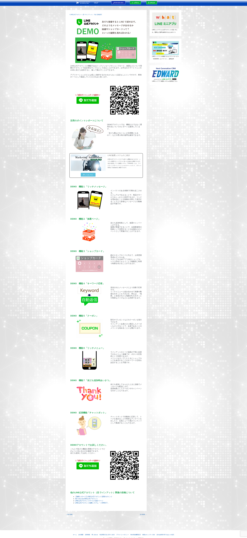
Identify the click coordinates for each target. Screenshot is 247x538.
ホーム (75, 534)
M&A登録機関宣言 (135, 534)
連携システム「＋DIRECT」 (99, 503)
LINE (76, 501)
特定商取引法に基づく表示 (107, 534)
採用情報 (87, 534)
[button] (118, 2)
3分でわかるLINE (81, 499)
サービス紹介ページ (96, 501)
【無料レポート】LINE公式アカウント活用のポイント (93, 496)
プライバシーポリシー (122, 534)
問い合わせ (95, 534)
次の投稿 (143, 514)
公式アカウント (92, 499)
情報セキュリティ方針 (148, 534)
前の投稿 (69, 514)
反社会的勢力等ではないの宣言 (165, 534)
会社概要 (80, 534)
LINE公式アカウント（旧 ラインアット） (81, 14)
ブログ (96, 3)
